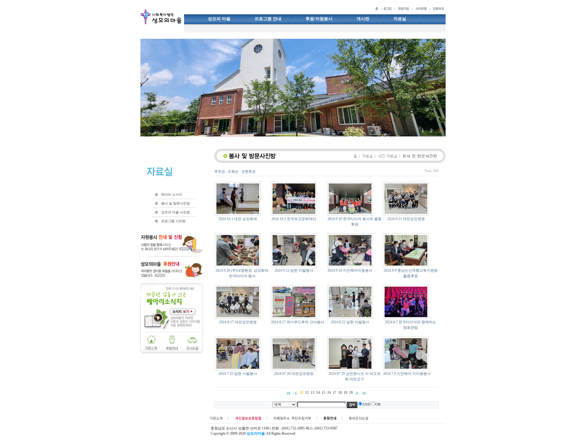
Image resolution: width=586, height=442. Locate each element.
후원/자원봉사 (319, 18)
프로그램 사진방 (173, 221)
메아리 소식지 (171, 194)
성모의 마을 (219, 18)
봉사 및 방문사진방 (175, 203)
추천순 (219, 171)
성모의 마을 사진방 (175, 212)
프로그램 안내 (268, 18)
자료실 (399, 18)
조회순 (233, 171)
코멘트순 (248, 171)
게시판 (362, 18)
